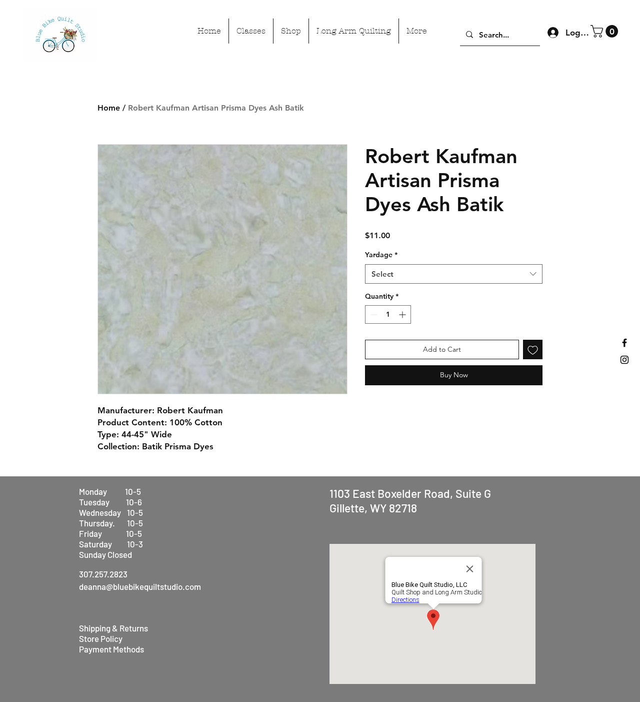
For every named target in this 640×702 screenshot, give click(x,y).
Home (109, 108)
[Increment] (403, 314)
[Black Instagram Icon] (624, 359)
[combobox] (453, 274)
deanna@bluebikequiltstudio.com (140, 586)
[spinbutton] (388, 314)
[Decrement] (372, 314)
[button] (605, 31)
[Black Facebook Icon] (624, 342)
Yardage (381, 254)
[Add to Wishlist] (532, 349)
